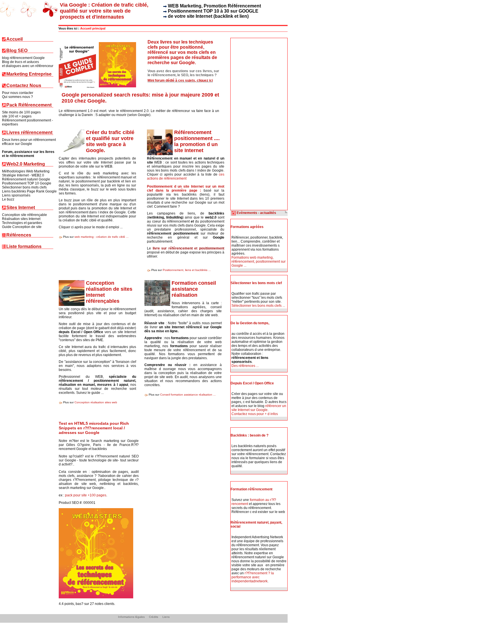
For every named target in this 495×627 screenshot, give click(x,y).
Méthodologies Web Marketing (26, 171)
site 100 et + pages (17, 116)
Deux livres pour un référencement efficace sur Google (29, 142)
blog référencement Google (23, 58)
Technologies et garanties (22, 223)
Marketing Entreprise (29, 74)
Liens (166, 616)
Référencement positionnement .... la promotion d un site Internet (197, 141)
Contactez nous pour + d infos (254, 414)
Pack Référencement (29, 105)
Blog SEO (17, 51)
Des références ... (245, 366)
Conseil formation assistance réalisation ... (188, 394)
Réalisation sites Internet (21, 219)
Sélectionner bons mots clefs (24, 187)
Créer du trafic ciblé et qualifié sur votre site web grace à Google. (110, 141)
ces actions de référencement (185, 176)
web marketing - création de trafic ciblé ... (101, 236)
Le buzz (8, 199)
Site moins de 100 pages (21, 112)
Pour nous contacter (17, 93)
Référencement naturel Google (26, 179)
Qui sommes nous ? (17, 97)
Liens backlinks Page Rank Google (29, 191)
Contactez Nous (23, 86)
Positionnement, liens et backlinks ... (187, 270)
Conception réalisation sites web (95, 402)
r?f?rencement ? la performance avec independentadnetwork (252, 577)
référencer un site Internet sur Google (258, 408)
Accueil (14, 39)
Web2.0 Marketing (25, 164)
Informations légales (131, 616)
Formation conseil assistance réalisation (194, 289)
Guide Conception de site (22, 227)
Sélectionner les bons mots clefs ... (258, 306)
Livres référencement (29, 133)
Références (18, 235)
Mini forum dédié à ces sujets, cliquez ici (180, 80)
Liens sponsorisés (16, 195)
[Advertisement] (253, 124)
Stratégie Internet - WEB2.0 (23, 175)
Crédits (153, 616)
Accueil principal (92, 28)
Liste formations (24, 247)
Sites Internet (20, 208)
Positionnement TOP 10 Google (26, 183)
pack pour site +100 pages (85, 495)
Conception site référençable (24, 215)
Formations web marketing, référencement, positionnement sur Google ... (258, 261)
